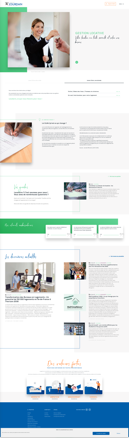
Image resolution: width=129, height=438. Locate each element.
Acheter (29, 413)
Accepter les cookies (101, 433)
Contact (47, 409)
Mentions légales (57, 413)
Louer (29, 414)
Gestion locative (31, 420)
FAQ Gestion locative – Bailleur (34, 427)
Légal (56, 409)
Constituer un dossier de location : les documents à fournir (101, 186)
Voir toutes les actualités (117, 256)
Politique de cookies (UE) (59, 416)
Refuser (118, 433)
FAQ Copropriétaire (32, 425)
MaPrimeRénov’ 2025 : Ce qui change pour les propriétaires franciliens (103, 297)
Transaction (30, 416)
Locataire (96, 184)
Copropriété (103, 294)
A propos (31, 409)
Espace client (47, 416)
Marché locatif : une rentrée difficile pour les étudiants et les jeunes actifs (103, 325)
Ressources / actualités (33, 423)
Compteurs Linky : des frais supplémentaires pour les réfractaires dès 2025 (103, 265)
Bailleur (98, 294)
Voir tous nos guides (115, 176)
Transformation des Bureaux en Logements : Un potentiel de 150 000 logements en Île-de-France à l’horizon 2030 (28, 299)
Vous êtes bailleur (34, 80)
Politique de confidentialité (59, 414)
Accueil (32, 71)
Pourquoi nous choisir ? (33, 421)
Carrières (46, 414)
